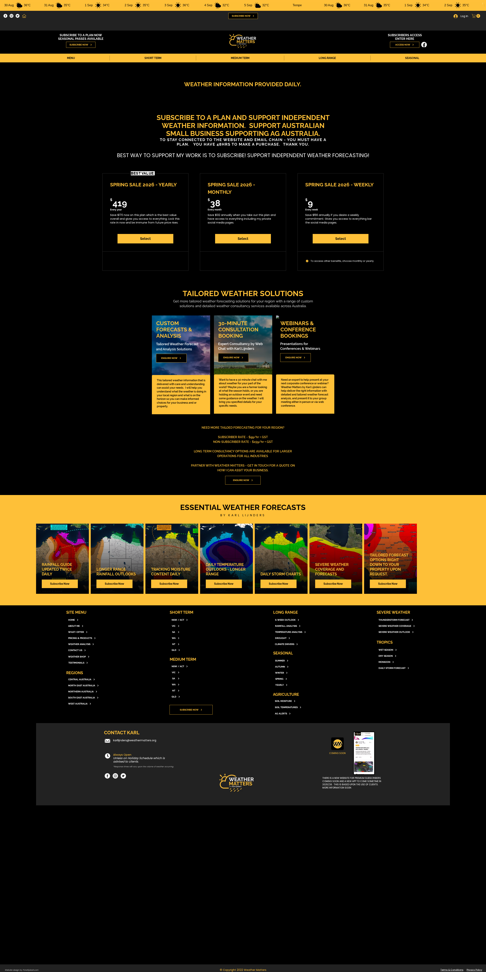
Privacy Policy (474, 969)
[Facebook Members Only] (424, 44)
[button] (476, 16)
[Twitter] (17, 15)
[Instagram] (11, 15)
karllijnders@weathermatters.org (134, 740)
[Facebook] (5, 15)
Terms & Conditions (451, 969)
